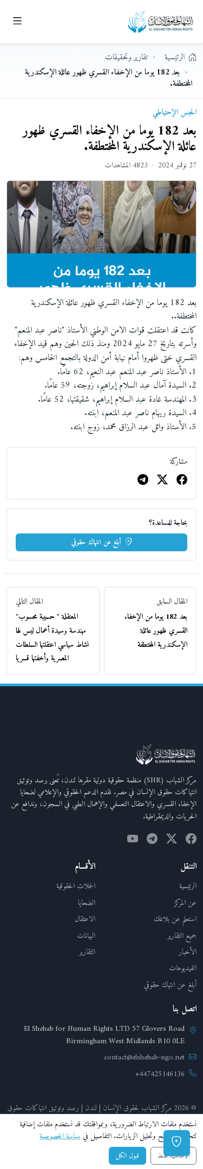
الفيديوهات (183, 968)
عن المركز (185, 903)
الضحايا (86, 903)
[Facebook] (181, 481)
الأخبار (188, 952)
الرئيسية (188, 886)
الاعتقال (85, 919)
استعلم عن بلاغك (175, 919)
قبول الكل (127, 1156)
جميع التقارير (182, 936)
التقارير (87, 952)
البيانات (86, 936)
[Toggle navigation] (17, 21)
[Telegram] (142, 481)
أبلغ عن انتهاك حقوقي (97, 542)
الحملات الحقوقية (75, 886)
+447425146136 (160, 1074)
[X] (162, 481)
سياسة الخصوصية (60, 1136)
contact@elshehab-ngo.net (144, 1058)
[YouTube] (132, 840)
